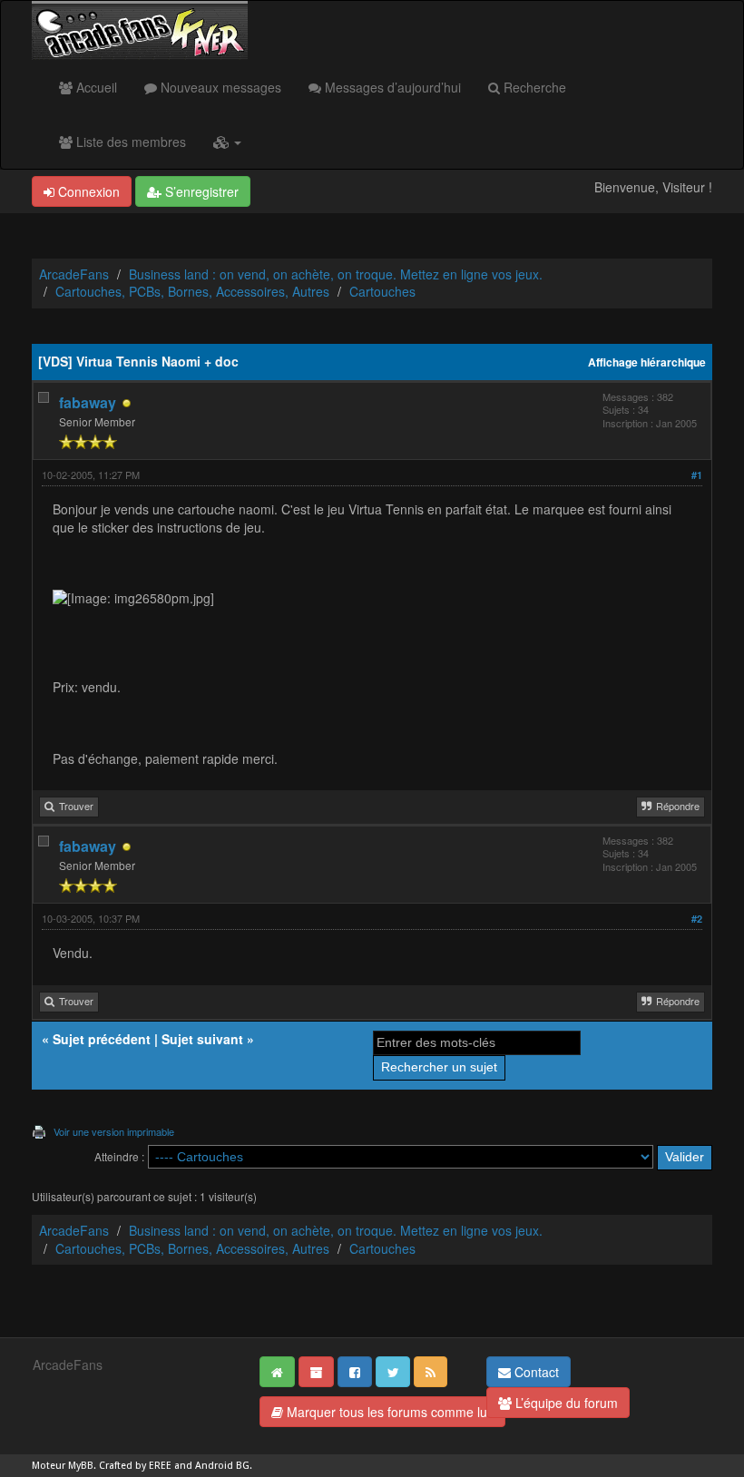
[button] (227, 141)
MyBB (80, 1466)
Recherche (533, 87)
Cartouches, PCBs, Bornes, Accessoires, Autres (192, 291)
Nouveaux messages (219, 87)
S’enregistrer (200, 191)
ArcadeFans (74, 274)
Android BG (222, 1466)
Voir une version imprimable (114, 1131)
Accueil (95, 87)
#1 (696, 475)
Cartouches (382, 291)
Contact (535, 1372)
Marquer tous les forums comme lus (388, 1412)
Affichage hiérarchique (647, 362)
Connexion (87, 191)
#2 (696, 918)
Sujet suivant (202, 1039)
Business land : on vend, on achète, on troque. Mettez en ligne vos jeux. (336, 274)
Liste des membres (129, 141)
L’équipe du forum (565, 1403)
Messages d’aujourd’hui (391, 87)
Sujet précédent (102, 1039)
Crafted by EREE (135, 1466)
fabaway (87, 402)
